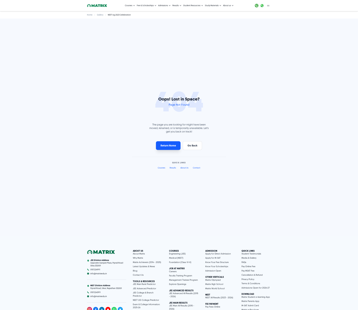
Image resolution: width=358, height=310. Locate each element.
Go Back (192, 145)
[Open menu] (268, 5)
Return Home (168, 145)
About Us (184, 168)
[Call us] (257, 5)
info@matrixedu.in (98, 273)
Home (89, 15)
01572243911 (95, 292)
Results (173, 168)
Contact (196, 168)
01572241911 (95, 269)
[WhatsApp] (262, 5)
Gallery (100, 15)
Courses (161, 168)
